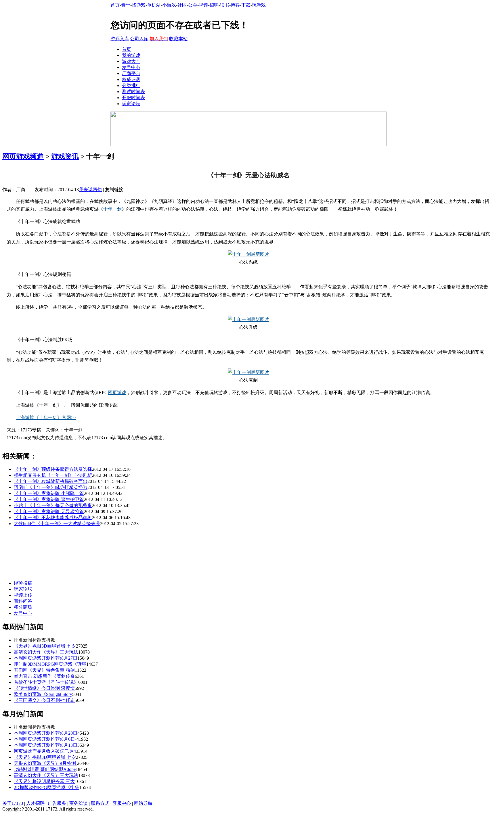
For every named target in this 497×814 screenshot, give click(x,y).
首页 (115, 5)
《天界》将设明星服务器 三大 (44, 781)
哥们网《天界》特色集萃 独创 (44, 670)
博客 (235, 5)
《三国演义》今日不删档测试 (44, 700)
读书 (224, 5)
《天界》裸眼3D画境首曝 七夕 (45, 646)
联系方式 (100, 803)
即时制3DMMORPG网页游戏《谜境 (50, 664)
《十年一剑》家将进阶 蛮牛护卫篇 (49, 499)
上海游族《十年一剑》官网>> (46, 417)
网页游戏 (117, 392)
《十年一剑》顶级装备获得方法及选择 (53, 469)
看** (125, 5)
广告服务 (57, 803)
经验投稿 (23, 583)
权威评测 (131, 79)
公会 (192, 5)
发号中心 (131, 67)
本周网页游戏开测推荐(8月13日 (45, 745)
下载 (246, 5)
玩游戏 (259, 5)
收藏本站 (178, 38)
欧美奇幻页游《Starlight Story (43, 694)
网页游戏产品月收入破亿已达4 (45, 751)
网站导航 (143, 803)
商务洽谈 (78, 803)
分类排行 (131, 85)
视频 (203, 5)
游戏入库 (119, 38)
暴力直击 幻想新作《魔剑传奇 (44, 676)
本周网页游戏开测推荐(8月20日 (45, 733)
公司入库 (139, 38)
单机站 (154, 5)
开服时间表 (133, 97)
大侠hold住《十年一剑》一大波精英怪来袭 (57, 523)
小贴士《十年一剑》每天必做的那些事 (53, 505)
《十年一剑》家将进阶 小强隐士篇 (49, 493)
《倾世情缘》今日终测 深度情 (44, 688)
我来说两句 (90, 189)
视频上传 (23, 595)
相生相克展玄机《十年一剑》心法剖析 (53, 475)
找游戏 (139, 5)
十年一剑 (112, 209)
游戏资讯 (65, 156)
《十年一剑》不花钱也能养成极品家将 (53, 517)
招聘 (214, 5)
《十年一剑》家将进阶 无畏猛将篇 (49, 511)
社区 (182, 5)
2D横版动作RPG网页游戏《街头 (46, 787)
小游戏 (169, 5)
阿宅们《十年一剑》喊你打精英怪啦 (50, 487)
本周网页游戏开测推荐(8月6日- (45, 739)
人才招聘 (35, 803)
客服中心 (121, 803)
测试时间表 (133, 91)
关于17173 (12, 803)
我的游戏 (131, 55)
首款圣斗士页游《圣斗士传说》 (46, 682)
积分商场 (23, 607)
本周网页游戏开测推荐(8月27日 (45, 658)
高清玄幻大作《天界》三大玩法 (46, 652)
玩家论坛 (131, 103)
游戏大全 (131, 61)
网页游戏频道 (23, 156)
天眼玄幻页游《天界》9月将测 (45, 763)
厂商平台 (131, 73)
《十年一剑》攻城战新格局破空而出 (50, 481)
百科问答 (23, 601)
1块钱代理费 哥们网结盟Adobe (45, 769)
